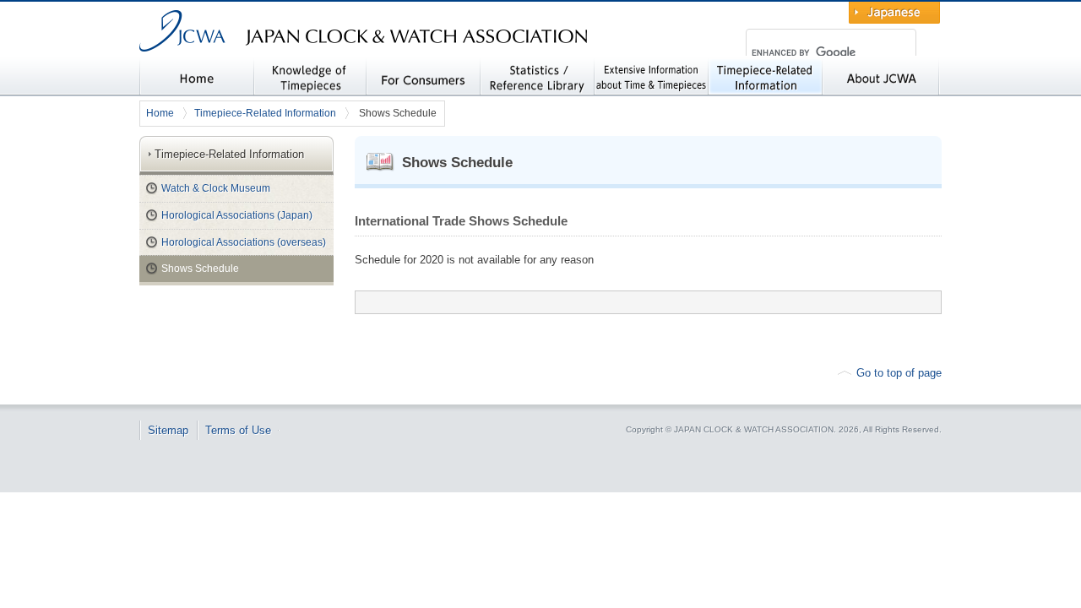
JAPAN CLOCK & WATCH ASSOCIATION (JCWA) (298, 64)
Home (160, 113)
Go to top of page (899, 372)
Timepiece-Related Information (265, 113)
